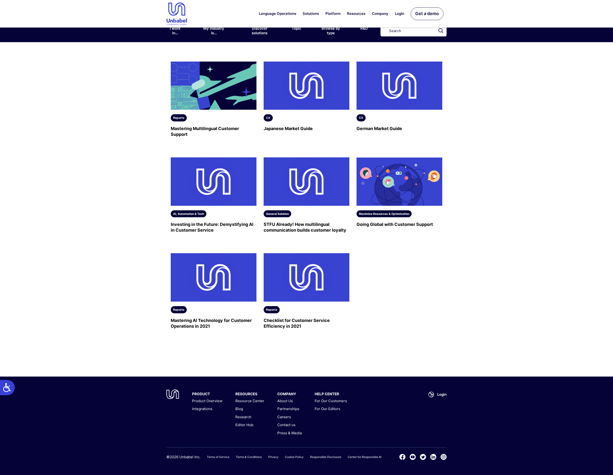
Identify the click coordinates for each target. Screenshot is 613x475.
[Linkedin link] (433, 457)
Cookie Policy (294, 457)
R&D (364, 28)
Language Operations (277, 13)
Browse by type (331, 30)
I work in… (175, 30)
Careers (284, 417)
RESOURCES (246, 394)
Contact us (286, 425)
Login (399, 13)
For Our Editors (327, 408)
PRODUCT (201, 394)
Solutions (311, 13)
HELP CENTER (327, 394)
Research (243, 417)
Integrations (202, 408)
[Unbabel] (172, 394)
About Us (285, 401)
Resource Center (249, 401)
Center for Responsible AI (364, 457)
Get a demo (427, 13)
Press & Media (289, 433)
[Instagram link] (444, 457)
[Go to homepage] (176, 13)
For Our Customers (331, 401)
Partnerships (288, 408)
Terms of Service (218, 457)
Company (380, 13)
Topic (296, 28)
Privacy (273, 457)
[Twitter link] (423, 457)
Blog (239, 408)
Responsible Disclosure (325, 457)
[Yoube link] (413, 457)
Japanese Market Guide (288, 128)
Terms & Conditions (249, 457)
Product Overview (207, 401)
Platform (333, 13)
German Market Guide (379, 128)
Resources (356, 13)
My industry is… (213, 30)
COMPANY (286, 394)
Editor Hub (244, 425)
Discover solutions (259, 30)
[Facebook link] (402, 457)
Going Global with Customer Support (395, 224)
